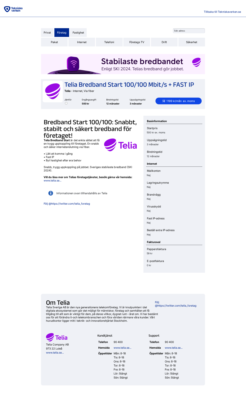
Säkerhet (191, 42)
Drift (164, 42)
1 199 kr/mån (181, 101)
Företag (61, 33)
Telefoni (109, 42)
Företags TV (136, 42)
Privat (47, 33)
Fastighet (78, 33)
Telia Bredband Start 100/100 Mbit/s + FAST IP (129, 84)
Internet (82, 42)
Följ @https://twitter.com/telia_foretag (67, 204)
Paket (54, 42)
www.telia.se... (52, 180)
